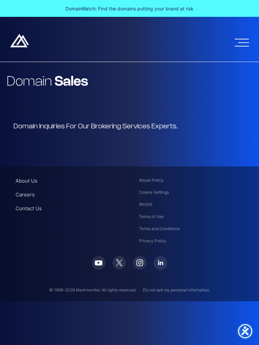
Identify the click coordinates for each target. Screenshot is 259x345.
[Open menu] (242, 42)
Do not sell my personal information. (176, 289)
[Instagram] (140, 267)
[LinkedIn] (160, 267)
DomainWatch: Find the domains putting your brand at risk (129, 8)
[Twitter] (119, 267)
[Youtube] (99, 267)
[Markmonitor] (19, 45)
